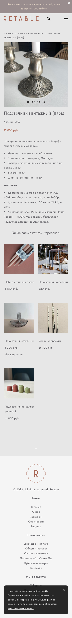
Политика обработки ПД (36, 558)
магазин (8, 33)
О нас (36, 512)
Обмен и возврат (36, 548)
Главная (36, 507)
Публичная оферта (36, 563)
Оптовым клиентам (36, 553)
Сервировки (36, 521)
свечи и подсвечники (30, 33)
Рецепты (36, 526)
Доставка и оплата (36, 544)
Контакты (36, 568)
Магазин (36, 517)
